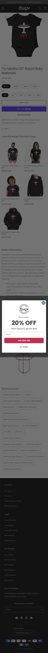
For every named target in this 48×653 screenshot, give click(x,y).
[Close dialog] (43, 303)
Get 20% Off (24, 340)
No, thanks (24, 347)
